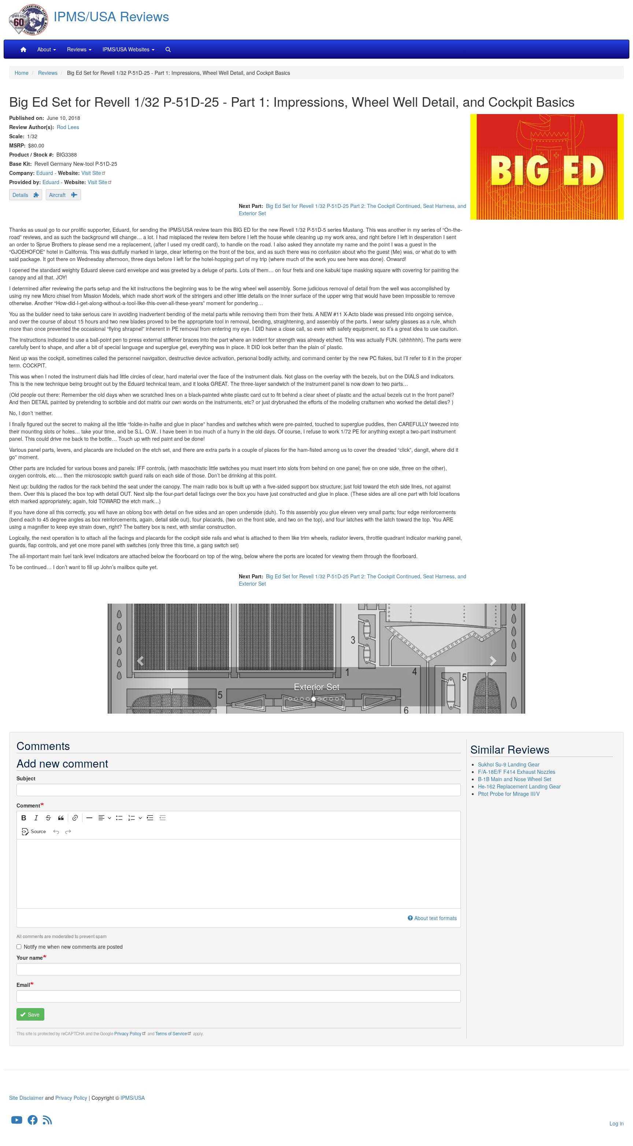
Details (20, 194)
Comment (28, 805)
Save (33, 1014)
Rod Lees (68, 127)
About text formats (435, 918)
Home (22, 72)
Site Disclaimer (26, 1097)
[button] (316, 657)
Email (23, 984)
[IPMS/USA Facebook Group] (32, 1121)
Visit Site (91, 172)
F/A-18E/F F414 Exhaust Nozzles (516, 771)
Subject (26, 778)
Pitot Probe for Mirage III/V (509, 793)
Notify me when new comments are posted (73, 946)
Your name (29, 957)
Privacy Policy (127, 1033)
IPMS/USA (133, 1097)
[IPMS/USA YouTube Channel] (17, 1121)
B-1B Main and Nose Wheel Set (514, 779)
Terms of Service (171, 1033)
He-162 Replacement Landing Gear (519, 786)
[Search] (168, 49)
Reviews (48, 72)
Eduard (44, 172)
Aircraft (57, 194)
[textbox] (238, 874)
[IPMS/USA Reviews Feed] (47, 1121)
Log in (617, 1123)
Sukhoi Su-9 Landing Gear (509, 764)
